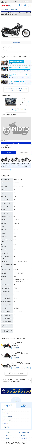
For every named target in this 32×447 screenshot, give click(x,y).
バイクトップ (4, 409)
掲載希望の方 (24, 435)
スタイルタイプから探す (7, 416)
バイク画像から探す (6, 427)
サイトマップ (24, 438)
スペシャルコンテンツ (23, 405)
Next (29, 102)
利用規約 (8, 432)
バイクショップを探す (6, 420)
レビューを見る (26, 367)
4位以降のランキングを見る (16, 373)
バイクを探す (16, 347)
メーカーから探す (5, 413)
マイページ (25, 6)
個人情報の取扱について (24, 432)
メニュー (29, 6)
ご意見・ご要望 (8, 435)
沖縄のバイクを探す (8, 405)
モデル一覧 (8, 152)
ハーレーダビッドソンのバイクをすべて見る (16, 109)
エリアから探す (5, 423)
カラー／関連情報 (24, 152)
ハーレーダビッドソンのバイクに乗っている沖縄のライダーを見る (16, 89)
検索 (20, 6)
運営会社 (8, 438)
